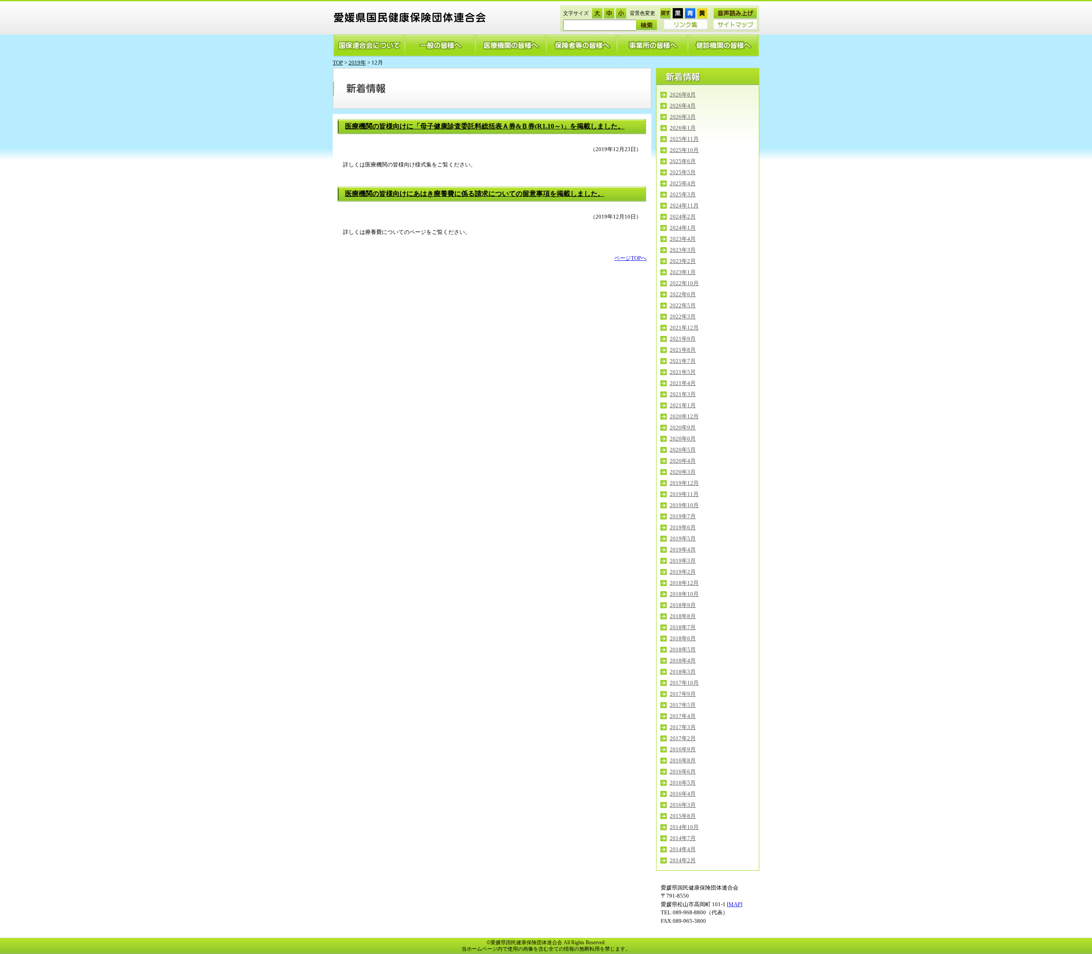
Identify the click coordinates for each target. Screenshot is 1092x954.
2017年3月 (683, 727)
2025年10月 (684, 150)
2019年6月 (683, 527)
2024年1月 (683, 228)
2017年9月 (683, 694)
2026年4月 (683, 105)
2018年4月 (683, 660)
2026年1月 (683, 128)
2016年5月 (683, 782)
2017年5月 (683, 705)
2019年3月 (683, 560)
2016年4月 (683, 794)
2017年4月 (683, 716)
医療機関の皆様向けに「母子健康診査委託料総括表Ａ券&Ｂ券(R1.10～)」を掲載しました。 (484, 126)
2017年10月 (684, 683)
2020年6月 (683, 438)
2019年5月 (683, 538)
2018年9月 (683, 605)
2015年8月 (683, 816)
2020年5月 (683, 449)
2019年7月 (683, 516)
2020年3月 (683, 472)
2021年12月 (684, 327)
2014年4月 (683, 849)
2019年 (357, 62)
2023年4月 (683, 239)
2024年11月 (684, 205)
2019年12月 (684, 483)
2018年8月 (683, 616)
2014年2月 (683, 860)
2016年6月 (683, 771)
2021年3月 (683, 394)
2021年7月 (683, 361)
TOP (338, 62)
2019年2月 (683, 572)
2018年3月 (683, 671)
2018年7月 (683, 627)
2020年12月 (684, 416)
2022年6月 (683, 294)
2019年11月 (684, 494)
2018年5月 (683, 649)
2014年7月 (683, 838)
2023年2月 (683, 261)
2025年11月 (684, 139)
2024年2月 (683, 216)
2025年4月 (683, 183)
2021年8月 (683, 350)
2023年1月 (683, 272)
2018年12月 (684, 583)
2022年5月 (683, 305)
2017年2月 (683, 738)
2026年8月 (683, 94)
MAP (735, 904)
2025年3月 (683, 194)
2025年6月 (683, 161)
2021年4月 (683, 383)
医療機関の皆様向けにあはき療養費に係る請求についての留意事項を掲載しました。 (474, 194)
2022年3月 (683, 316)
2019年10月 (684, 505)
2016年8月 (683, 760)
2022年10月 (684, 283)
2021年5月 (683, 372)
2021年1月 (683, 405)
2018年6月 (683, 638)
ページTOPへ (630, 258)
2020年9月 (683, 427)
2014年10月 (684, 827)
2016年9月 (683, 749)
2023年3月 (683, 250)
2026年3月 (683, 117)
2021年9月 (683, 339)
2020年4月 (683, 461)
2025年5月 (683, 172)
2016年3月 (683, 805)
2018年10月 (684, 594)
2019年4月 (683, 549)
